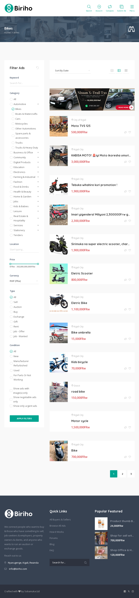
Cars (17, 118)
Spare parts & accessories (23, 135)
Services (18, 225)
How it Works (57, 531)
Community (20, 157)
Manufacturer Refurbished (21, 363)
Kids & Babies (21, 206)
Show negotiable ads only (24, 399)
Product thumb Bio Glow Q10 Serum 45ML (122, 521)
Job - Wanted (21, 336)
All (15, 99)
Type (12, 291)
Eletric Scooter (82, 273)
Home (7, 32)
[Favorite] (130, 132)
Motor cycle (79, 421)
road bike (78, 391)
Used (16, 370)
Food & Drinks (21, 186)
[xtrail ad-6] (92, 99)
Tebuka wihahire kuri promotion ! (94, 185)
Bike (74, 450)
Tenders (18, 235)
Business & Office (23, 152)
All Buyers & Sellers (60, 519)
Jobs (16, 201)
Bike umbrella (80, 332)
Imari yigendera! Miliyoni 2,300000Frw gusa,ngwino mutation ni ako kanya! (101, 214)
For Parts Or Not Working (22, 377)
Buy (16, 311)
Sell (16, 302)
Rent (16, 326)
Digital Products (22, 162)
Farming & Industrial (24, 177)
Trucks (19, 142)
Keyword (14, 77)
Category (14, 93)
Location (14, 244)
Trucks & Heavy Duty (26, 147)
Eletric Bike (79, 303)
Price (12, 259)
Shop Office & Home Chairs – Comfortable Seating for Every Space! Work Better (122, 550)
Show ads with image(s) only (21, 390)
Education (19, 167)
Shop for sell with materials (122, 535)
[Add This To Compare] (125, 132)
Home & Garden (22, 196)
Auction (18, 307)
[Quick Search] (131, 29)
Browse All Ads (58, 525)
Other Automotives (25, 128)
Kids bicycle (79, 362)
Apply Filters (24, 418)
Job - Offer (19, 331)
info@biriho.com (18, 568)
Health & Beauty (22, 191)
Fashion (18, 181)
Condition (15, 345)
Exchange (19, 316)
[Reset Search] (37, 68)
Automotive (20, 104)
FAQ (52, 550)
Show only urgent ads (25, 405)
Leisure (18, 211)
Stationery (19, 230)
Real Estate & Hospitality (21, 218)
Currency (14, 275)
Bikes (18, 109)
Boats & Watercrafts (26, 113)
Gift (16, 321)
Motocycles (21, 123)
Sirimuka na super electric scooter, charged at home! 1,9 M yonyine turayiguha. (101, 244)
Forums (54, 538)
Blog (52, 544)
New (16, 356)
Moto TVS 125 (80, 126)
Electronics (19, 172)
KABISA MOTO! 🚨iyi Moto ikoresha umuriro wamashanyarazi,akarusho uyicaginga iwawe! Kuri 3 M (101, 155)
